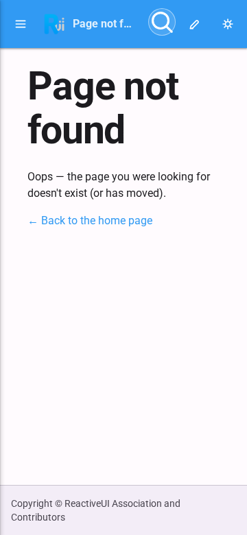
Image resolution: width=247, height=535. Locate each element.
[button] (20, 24)
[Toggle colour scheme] (228, 24)
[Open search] (162, 22)
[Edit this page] (195, 24)
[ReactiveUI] (54, 24)
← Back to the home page (89, 220)
